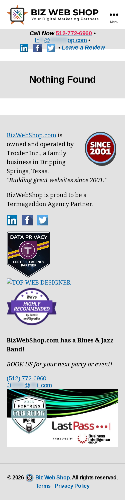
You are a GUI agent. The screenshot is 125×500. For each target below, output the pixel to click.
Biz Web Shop (52, 477)
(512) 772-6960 (26, 378)
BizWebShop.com (31, 135)
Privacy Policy (72, 486)
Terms (43, 486)
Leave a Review (83, 47)
